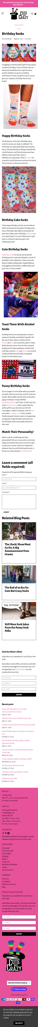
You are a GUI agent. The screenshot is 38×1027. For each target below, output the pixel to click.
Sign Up (19, 695)
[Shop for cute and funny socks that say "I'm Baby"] (20, 378)
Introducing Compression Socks (13, 765)
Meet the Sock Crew (9, 884)
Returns (4, 859)
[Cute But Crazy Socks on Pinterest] (6, 834)
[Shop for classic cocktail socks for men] (20, 317)
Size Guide (5, 848)
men (12, 343)
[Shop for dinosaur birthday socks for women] (19, 128)
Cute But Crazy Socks (21, 995)
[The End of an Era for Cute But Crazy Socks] (19, 574)
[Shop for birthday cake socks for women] (20, 212)
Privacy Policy (20, 669)
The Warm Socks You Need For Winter (15, 772)
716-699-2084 (7, 795)
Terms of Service (7, 870)
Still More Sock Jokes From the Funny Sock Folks (18, 725)
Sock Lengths (6, 854)
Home (19, 29)
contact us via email (11, 801)
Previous (17, 25)
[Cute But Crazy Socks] (19, 14)
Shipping (5, 856)
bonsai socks (10, 405)
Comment (6, 492)
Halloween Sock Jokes (9, 778)
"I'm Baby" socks (15, 413)
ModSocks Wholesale (9, 864)
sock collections (25, 451)
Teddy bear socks (8, 255)
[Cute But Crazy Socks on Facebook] (3, 834)
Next (22, 25)
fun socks (28, 158)
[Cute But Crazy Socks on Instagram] (8, 834)
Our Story (5, 879)
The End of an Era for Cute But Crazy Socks (16, 718)
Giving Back (6, 882)
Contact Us (6, 862)
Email (4, 483)
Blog (3, 887)
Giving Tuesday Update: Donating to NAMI (17, 759)
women (4, 343)
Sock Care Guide (7, 851)
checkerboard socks (9, 402)
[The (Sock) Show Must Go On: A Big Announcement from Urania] (19, 531)
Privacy (4, 867)
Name (4, 475)
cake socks (29, 234)
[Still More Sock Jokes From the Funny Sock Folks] (19, 611)
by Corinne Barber (7, 39)
